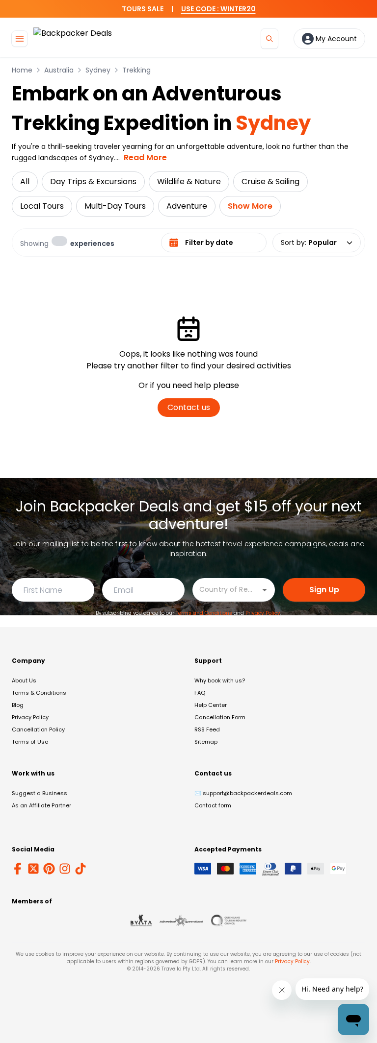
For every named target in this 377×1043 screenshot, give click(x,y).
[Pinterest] (49, 868)
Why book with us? (219, 680)
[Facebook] (18, 868)
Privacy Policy (262, 613)
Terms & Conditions (39, 693)
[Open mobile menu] (19, 39)
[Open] (264, 590)
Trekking (136, 70)
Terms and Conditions (204, 613)
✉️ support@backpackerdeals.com (243, 793)
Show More (250, 206)
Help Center (210, 705)
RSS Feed (207, 729)
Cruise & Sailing (270, 181)
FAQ (199, 693)
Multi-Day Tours (115, 206)
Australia (59, 70)
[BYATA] (141, 920)
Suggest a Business (39, 793)
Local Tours (42, 206)
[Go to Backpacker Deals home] (72, 38)
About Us (24, 680)
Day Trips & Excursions (93, 181)
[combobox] (226, 589)
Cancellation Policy (38, 729)
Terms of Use (30, 742)
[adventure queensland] (181, 920)
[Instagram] (65, 868)
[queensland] (228, 920)
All (24, 181)
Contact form (212, 805)
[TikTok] (80, 868)
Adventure (186, 206)
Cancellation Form (219, 717)
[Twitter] (33, 868)
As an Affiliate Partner (41, 805)
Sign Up (324, 589)
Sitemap (205, 742)
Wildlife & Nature (189, 181)
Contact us (188, 407)
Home (22, 70)
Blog (18, 705)
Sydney (97, 70)
